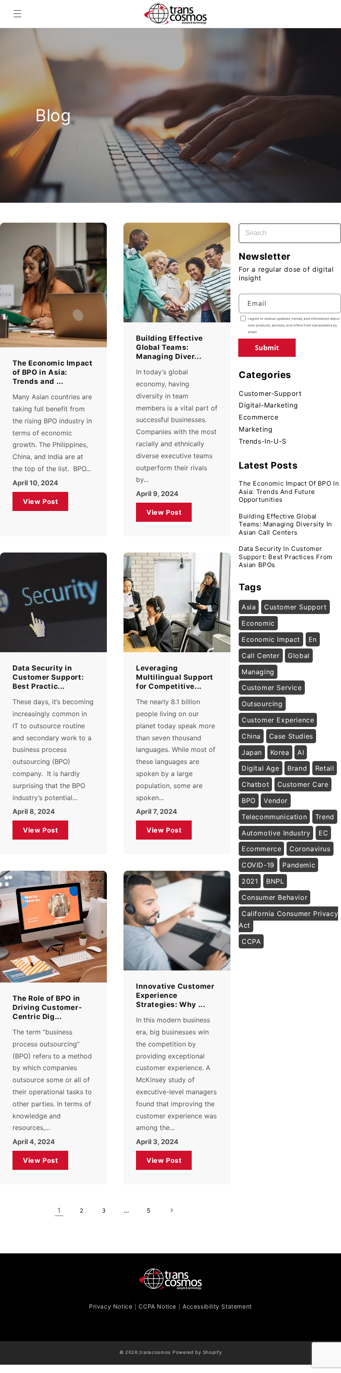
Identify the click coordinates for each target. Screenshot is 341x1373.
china (251, 736)
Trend (324, 817)
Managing (258, 672)
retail (324, 768)
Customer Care (303, 784)
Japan (252, 752)
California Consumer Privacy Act (288, 919)
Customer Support (295, 607)
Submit (267, 347)
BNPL (275, 881)
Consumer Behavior (274, 897)
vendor (276, 800)
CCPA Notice (157, 1306)
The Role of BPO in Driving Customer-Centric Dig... (47, 1007)
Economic (258, 623)
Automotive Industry (276, 833)
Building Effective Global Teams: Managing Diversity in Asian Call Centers (285, 524)
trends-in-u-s (263, 441)
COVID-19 (258, 865)
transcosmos (155, 1352)
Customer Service (272, 687)
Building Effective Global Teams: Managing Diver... (169, 347)
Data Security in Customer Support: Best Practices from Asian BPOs (286, 557)
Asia (249, 607)
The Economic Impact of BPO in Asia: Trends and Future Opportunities (289, 491)
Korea (279, 752)
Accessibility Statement (217, 1306)
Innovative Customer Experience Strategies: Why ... (175, 995)
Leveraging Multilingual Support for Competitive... (174, 677)
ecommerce (258, 417)
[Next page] (171, 1210)
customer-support (270, 393)
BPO (249, 800)
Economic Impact (271, 639)
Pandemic (298, 865)
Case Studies (291, 736)
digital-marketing (268, 405)
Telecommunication (274, 817)
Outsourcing (262, 704)
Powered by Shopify (197, 1352)
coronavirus (310, 849)
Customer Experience (278, 720)
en (313, 639)
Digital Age (260, 768)
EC (323, 833)
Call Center (261, 655)
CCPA (251, 941)
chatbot (255, 784)
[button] (17, 14)
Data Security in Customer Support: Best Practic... (48, 677)
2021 (250, 881)
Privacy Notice (110, 1306)
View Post (40, 501)
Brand (297, 768)
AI (300, 752)
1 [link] (59, 1210)
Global (299, 655)
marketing (255, 429)
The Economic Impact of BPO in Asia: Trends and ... (52, 372)
